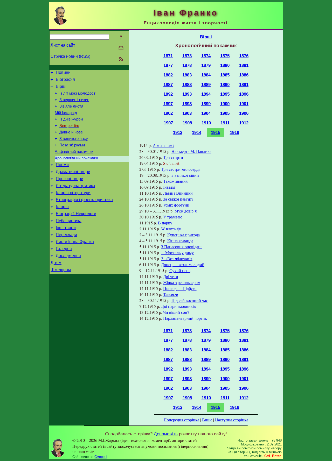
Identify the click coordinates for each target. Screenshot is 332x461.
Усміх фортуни (176, 205)
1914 (196, 132)
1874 (206, 55)
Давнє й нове (71, 132)
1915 (215, 132)
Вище (207, 419)
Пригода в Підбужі (180, 288)
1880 (225, 65)
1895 (225, 94)
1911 (225, 122)
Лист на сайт (63, 45)
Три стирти (173, 157)
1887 (168, 84)
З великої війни (185, 175)
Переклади (66, 234)
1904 (206, 113)
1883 (187, 74)
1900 (225, 103)
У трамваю (172, 216)
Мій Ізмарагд (66, 113)
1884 (206, 74)
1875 (225, 55)
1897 (168, 103)
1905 (225, 113)
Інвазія (169, 187)
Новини (63, 72)
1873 (187, 55)
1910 (206, 122)
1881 (243, 65)
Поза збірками (72, 145)
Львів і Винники (178, 193)
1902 (168, 113)
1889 (206, 84)
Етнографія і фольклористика (84, 199)
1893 (187, 94)
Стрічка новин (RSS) (70, 56)
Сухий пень (179, 270)
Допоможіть (166, 433)
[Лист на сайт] (121, 48)
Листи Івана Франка (75, 241)
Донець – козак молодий (182, 264)
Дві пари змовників (178, 306)
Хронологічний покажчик (76, 158)
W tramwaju (171, 228)
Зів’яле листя (71, 106)
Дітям (56, 262)
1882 (168, 74)
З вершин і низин (74, 100)
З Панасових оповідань (181, 246)
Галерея (64, 248)
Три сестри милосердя (180, 169)
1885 (225, 74)
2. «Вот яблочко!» (176, 258)
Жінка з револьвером (181, 282)
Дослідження (68, 255)
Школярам (61, 269)
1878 (187, 65)
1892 (168, 94)
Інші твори (66, 227)
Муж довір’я (186, 211)
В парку (165, 222)
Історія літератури (73, 192)
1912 (243, 122)
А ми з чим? (163, 145)
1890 (225, 84)
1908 (187, 122)
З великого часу (73, 139)
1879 (206, 65)
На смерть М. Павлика (191, 151)
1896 (243, 94)
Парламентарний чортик (185, 318)
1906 (243, 113)
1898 (187, 103)
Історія (62, 206)
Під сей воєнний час (189, 300)
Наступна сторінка (231, 419)
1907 (168, 122)
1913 (177, 132)
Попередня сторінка (181, 419)
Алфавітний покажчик (74, 152)
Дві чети (170, 276)
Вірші (61, 86)
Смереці (100, 457)
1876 (243, 55)
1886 (243, 74)
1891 (243, 84)
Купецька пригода (183, 234)
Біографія (65, 79)
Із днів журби (71, 119)
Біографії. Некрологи (76, 213)
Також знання (175, 181)
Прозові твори (69, 178)
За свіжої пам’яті (178, 199)
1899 (206, 103)
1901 (243, 103)
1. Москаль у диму (177, 252)
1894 (206, 94)
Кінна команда (180, 240)
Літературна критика (75, 185)
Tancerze (170, 294)
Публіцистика (68, 220)
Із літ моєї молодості (77, 93)
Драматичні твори (73, 171)
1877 (168, 65)
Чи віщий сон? (176, 312)
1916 (234, 132)
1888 (187, 84)
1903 (187, 113)
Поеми (62, 164)
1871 (168, 55)
